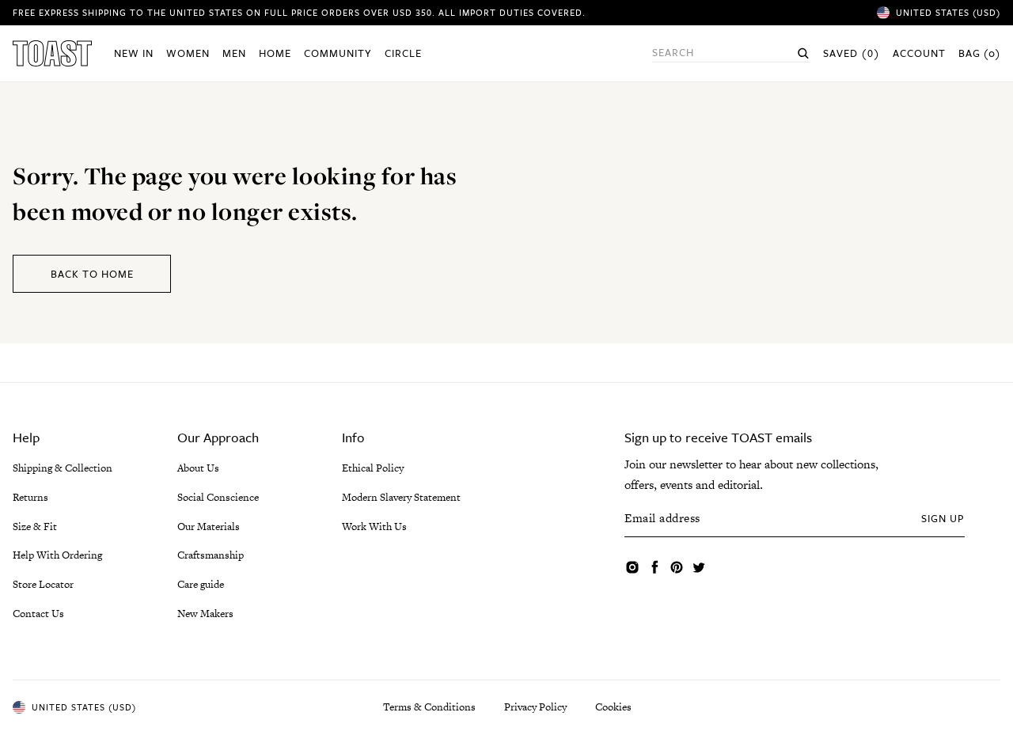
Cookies (613, 706)
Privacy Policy (535, 706)
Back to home (92, 274)
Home (275, 53)
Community (338, 53)
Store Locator (43, 584)
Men (234, 53)
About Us (198, 467)
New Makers (205, 613)
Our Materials (208, 526)
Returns (30, 497)
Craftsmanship (210, 555)
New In (134, 53)
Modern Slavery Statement (401, 497)
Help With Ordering (57, 555)
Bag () (979, 53)
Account (919, 53)
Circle (403, 53)
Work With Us (374, 526)
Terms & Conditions (429, 706)
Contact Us (38, 613)
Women (188, 53)
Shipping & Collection (62, 467)
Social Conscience (218, 497)
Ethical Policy (373, 467)
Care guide (200, 584)
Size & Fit (35, 526)
